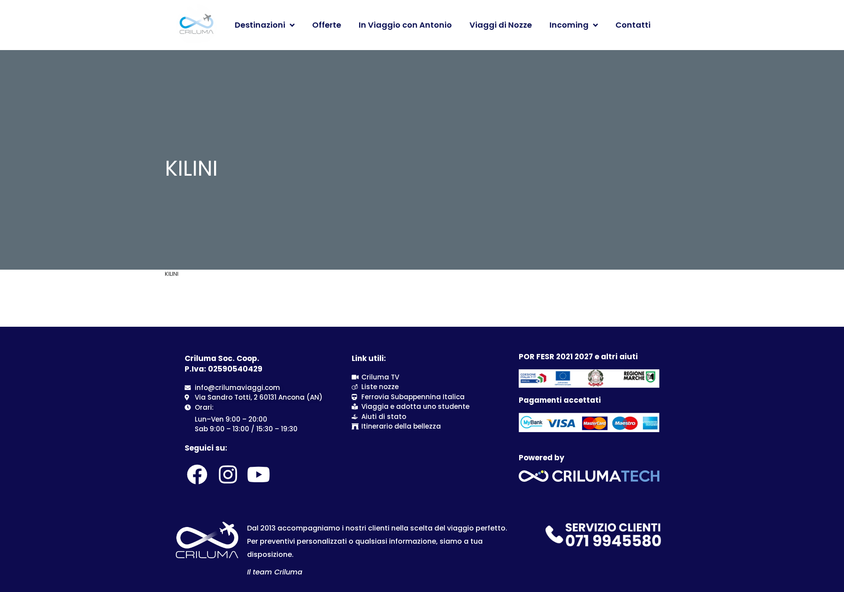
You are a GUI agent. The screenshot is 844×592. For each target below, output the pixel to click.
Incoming (569, 24)
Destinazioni (260, 24)
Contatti (633, 24)
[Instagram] (227, 474)
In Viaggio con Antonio (405, 24)
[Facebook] (197, 474)
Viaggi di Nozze (500, 24)
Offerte (326, 24)
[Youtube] (259, 474)
